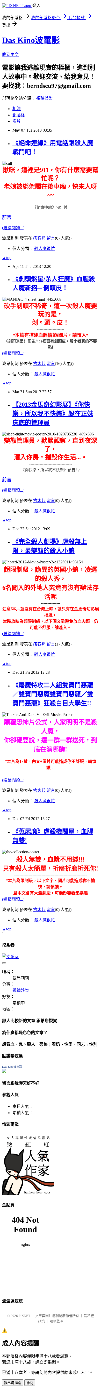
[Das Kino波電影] (4, 1071)
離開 (29, 1383)
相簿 (16, 108)
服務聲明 (56, 1321)
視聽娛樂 (44, 98)
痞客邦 (39, 238)
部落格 (18, 115)
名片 (16, 121)
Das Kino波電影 (31, 40)
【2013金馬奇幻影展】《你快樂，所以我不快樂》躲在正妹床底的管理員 (52, 413)
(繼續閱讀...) (13, 228)
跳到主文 (10, 54)
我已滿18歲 (12, 1383)
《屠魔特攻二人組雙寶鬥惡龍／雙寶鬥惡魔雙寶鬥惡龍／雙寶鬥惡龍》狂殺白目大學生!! (52, 694)
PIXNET (24, 1316)
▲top (6, 257)
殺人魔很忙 (44, 248)
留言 (51, 238)
